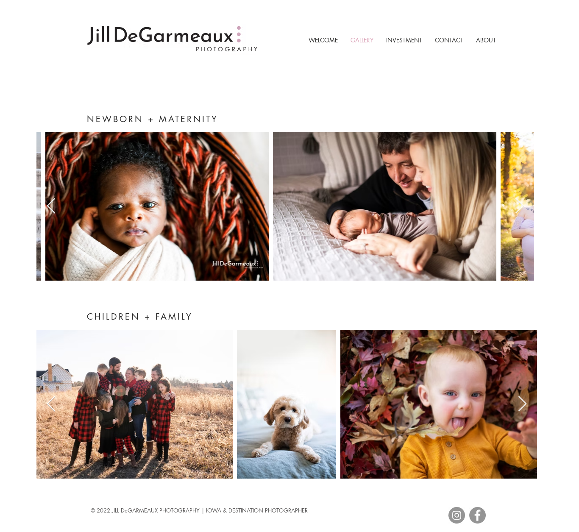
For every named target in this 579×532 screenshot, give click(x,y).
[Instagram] (456, 515)
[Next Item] (519, 206)
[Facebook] (477, 515)
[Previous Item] (51, 206)
